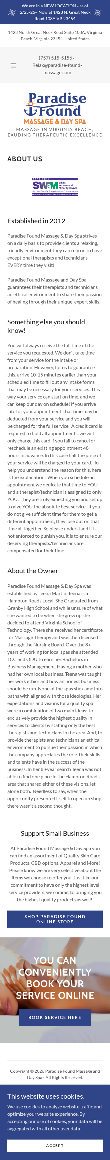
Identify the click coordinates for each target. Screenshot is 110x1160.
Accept (55, 1145)
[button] (13, 65)
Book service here (54, 1017)
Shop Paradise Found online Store (55, 919)
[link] (55, 107)
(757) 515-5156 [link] (55, 57)
